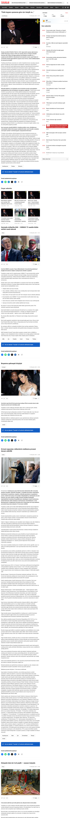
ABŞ (3, 339)
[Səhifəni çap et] (19, 182)
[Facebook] (63, 7)
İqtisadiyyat (39, 7)
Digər (56, 7)
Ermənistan (25, 735)
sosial (3, 424)
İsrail (21, 339)
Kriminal (32, 7)
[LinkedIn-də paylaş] (15, 182)
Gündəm (11, 7)
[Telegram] (65, 7)
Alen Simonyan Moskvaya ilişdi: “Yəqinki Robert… (20, 2)
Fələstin (15, 339)
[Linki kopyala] (22, 182)
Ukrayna (20, 166)
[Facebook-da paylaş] (2, 182)
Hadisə (3, 454)
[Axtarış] (67, 2)
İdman (51, 7)
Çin (8, 339)
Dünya (27, 7)
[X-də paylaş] (12, 182)
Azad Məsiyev (4, 15)
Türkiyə (34, 339)
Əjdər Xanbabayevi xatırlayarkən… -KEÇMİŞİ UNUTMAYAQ (56, 2)
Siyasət (16, 7)
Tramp (27, 339)
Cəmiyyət (46, 7)
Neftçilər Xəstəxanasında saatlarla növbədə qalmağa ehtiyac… (37, 2)
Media (22, 7)
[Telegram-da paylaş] (9, 182)
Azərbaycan (5, 166)
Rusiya (13, 166)
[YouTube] (68, 7)
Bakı (12, 735)
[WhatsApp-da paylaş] (5, 182)
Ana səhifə (4, 7)
